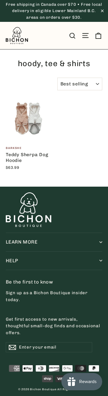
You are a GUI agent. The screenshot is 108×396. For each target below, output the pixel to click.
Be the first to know (29, 282)
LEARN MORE (21, 242)
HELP (12, 260)
